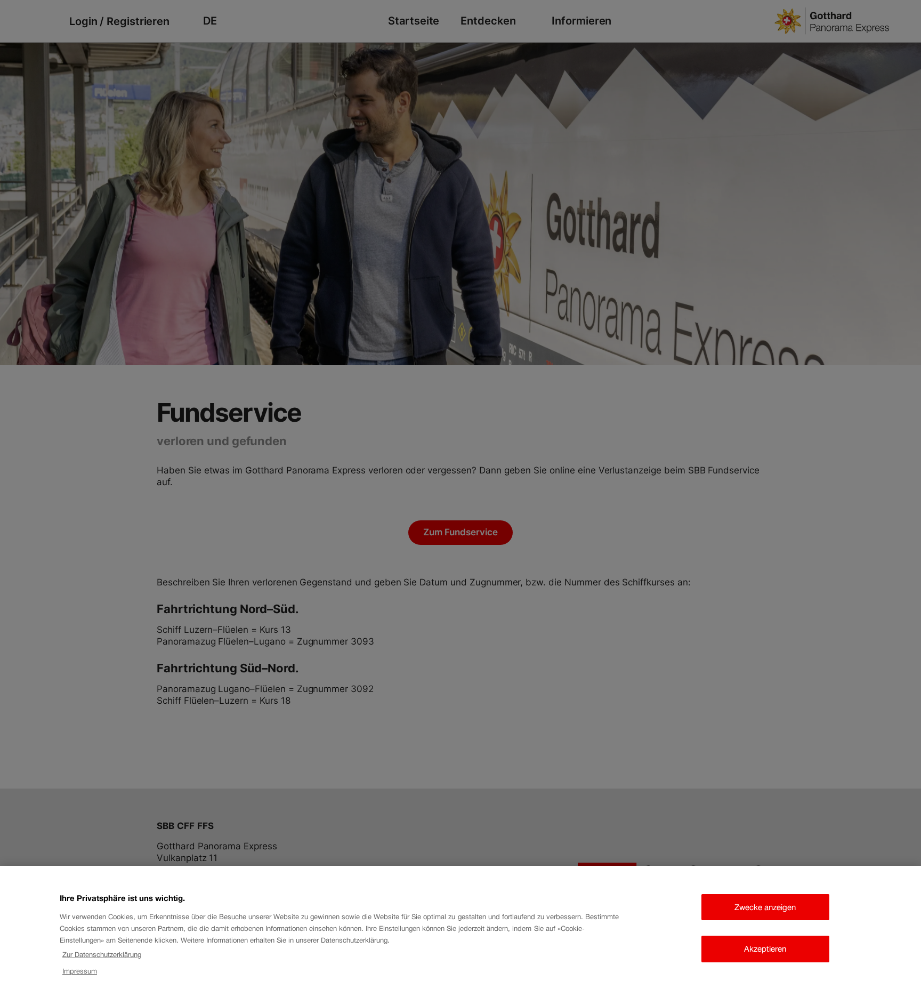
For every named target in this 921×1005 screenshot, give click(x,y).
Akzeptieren (765, 948)
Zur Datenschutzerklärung (101, 955)
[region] (460, 935)
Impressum (79, 971)
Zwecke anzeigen (765, 907)
